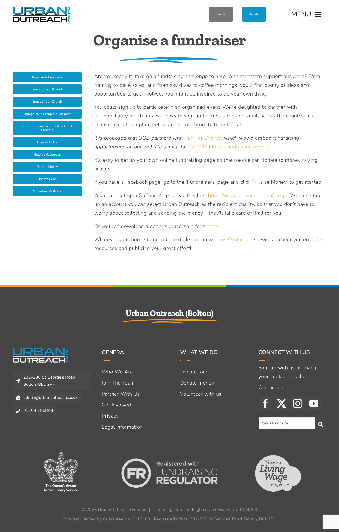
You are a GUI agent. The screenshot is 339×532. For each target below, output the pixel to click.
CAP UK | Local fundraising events (228, 146)
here (213, 226)
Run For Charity (202, 138)
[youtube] (314, 403)
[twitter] (281, 403)
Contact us (240, 239)
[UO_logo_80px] (41, 9)
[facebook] (265, 403)
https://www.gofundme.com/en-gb (247, 195)
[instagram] (298, 403)
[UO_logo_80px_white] (40, 350)
